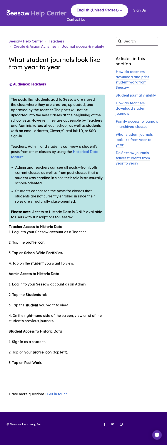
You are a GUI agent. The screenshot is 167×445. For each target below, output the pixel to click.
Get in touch (57, 394)
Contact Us (76, 19)
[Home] (37, 13)
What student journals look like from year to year (134, 139)
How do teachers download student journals (131, 108)
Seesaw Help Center (26, 41)
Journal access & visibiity (83, 46)
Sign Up (139, 10)
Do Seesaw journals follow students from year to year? (133, 158)
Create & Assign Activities (34, 46)
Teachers (56, 41)
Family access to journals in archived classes (137, 124)
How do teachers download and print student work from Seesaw (132, 80)
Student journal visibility (136, 95)
